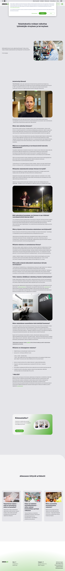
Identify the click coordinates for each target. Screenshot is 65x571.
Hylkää (51, 13)
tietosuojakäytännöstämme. (15, 7)
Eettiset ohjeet (59, 562)
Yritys (58, 1)
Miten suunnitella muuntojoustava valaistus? (51, 505)
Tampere (40, 562)
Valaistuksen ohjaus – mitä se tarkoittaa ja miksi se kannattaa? (10, 505)
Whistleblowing (59, 563)
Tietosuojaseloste (59, 565)
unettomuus (47, 287)
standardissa (20, 386)
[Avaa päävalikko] (62, 4)
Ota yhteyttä (19, 431)
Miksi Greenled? (36, 1)
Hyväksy (42, 13)
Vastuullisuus (53, 1)
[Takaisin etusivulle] (6, 4)
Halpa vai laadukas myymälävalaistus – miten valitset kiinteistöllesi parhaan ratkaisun (32, 507)
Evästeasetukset (34, 13)
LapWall (28, 342)
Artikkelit (42, 1)
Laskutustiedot (59, 566)
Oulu (14, 562)
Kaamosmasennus (22, 287)
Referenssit (47, 1)
